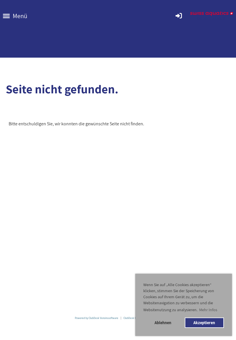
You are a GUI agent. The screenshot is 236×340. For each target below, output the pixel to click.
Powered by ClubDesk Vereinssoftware (96, 318)
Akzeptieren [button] (204, 322)
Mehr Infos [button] (208, 309)
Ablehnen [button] (163, 322)
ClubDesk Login (132, 318)
